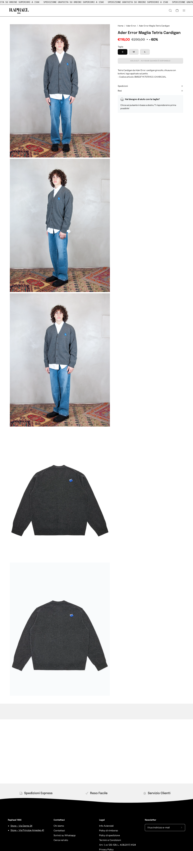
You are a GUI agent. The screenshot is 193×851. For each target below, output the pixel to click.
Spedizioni (123, 86)
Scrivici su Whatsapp (65, 835)
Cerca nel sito (61, 840)
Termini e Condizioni (110, 840)
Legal (102, 820)
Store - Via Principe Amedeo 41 (27, 830)
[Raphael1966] (19, 10)
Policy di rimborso (108, 830)
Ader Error (131, 25)
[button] (170, 10)
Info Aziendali (106, 825)
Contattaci (59, 820)
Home (120, 25)
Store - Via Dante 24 (21, 825)
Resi (120, 90)
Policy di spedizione (109, 835)
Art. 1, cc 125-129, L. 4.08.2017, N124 (117, 844)
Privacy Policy (106, 849)
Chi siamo (59, 825)
